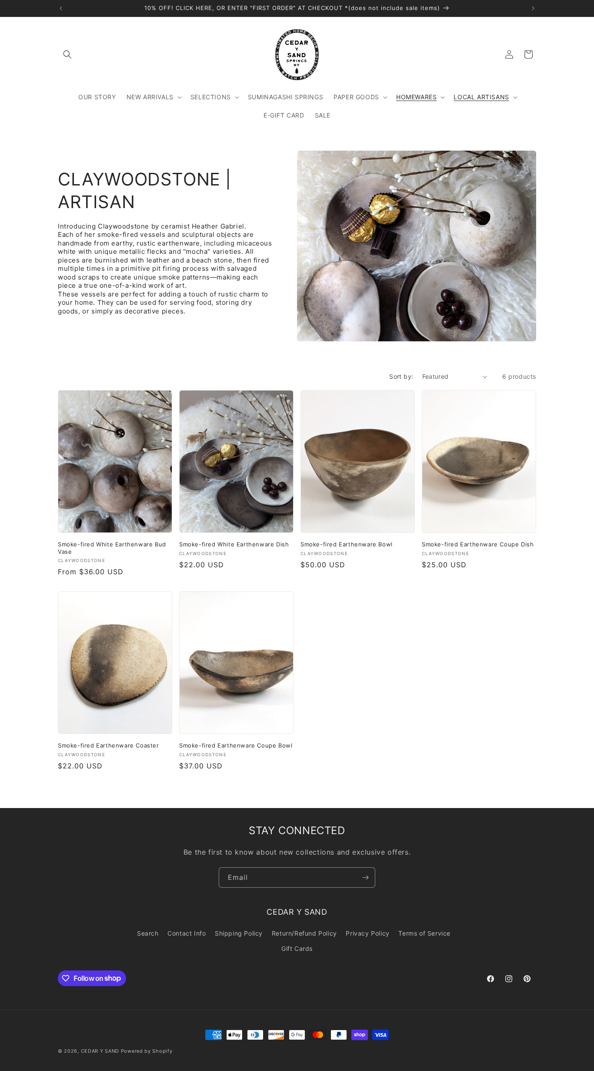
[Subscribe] (365, 877)
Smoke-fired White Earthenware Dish (234, 544)
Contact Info (186, 933)
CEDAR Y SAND (100, 1051)
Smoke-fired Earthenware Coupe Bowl (235, 745)
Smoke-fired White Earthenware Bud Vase (112, 548)
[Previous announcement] (60, 8)
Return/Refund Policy (304, 933)
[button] (67, 54)
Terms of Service (424, 933)
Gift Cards (297, 948)
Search (148, 933)
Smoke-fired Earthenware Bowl (346, 544)
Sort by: (401, 376)
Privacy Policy (367, 933)
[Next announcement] (533, 8)
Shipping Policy (239, 933)
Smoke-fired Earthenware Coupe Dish (478, 544)
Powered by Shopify (147, 1051)
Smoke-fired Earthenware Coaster (108, 745)
